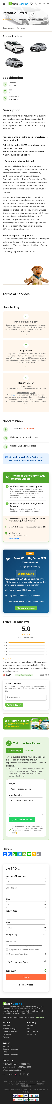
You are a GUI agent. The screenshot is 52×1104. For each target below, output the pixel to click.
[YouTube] (24, 1074)
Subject (12, 783)
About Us (30, 1026)
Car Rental (7, 1034)
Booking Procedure (10, 1049)
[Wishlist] (31, 3)
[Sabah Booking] (18, 3)
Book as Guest (26, 985)
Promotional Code (19, 962)
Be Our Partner (33, 1031)
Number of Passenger (16, 876)
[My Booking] (36, 3)
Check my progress (26, 608)
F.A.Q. (5, 1052)
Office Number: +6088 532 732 (17, 1064)
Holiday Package (9, 1029)
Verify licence (14, 538)
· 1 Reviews (14, 19)
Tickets (6, 1037)
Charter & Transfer (10, 1031)
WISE (13, 395)
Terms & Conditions (10, 1055)
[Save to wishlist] (32, 14)
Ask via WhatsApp (23, 819)
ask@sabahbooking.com (15, 1070)
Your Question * (16, 795)
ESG (28, 1029)
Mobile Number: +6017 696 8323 (18, 1067)
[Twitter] (20, 1074)
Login (26, 977)
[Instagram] (28, 1074)
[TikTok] (16, 1074)
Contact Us (31, 1034)
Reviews (21, 28)
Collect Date (11, 888)
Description (8, 28)
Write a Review (14, 705)
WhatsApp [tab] (16, 750)
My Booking (7, 1046)
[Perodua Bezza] (14, 47)
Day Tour (6, 1026)
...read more (39, 1017)
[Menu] (4, 3)
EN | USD (42, 4)
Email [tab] (30, 750)
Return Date (11, 911)
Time (8, 899)
